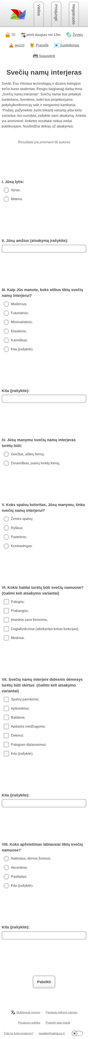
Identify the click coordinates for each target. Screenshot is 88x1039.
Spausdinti (47, 56)
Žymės (78, 35)
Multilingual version (28, 1012)
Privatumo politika (29, 1022)
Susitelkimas (69, 45)
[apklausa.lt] (17, 14)
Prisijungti (56, 12)
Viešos (39, 10)
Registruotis (74, 14)
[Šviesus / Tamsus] (77, 1033)
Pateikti (44, 982)
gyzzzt (19, 45)
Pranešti (42, 45)
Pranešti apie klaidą (58, 1022)
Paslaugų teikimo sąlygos (62, 1012)
